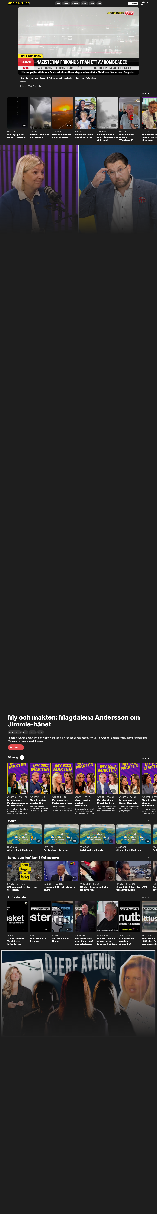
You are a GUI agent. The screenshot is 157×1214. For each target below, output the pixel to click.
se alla (145, 93)
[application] (78, 41)
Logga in (133, 3)
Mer (99, 3)
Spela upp (17, 747)
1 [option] (21, 757)
